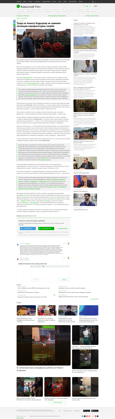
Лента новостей (24, 18)
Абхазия (18, 9)
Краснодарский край (30, 11)
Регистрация (35, 279)
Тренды (30, 1)
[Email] (14, 37)
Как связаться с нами (67, 410)
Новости (19, 1)
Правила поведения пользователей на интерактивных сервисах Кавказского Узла (44, 416)
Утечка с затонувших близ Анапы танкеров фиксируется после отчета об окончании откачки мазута (88, 320)
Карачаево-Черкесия (21, 11)
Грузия (63, 9)
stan (26, 258)
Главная (18, 18)
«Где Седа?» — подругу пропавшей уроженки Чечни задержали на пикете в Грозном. (84, 347)
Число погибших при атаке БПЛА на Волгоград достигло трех (34, 288)
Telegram (23, 200)
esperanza (27, 243)
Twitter (58, 199)
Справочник (33, 181)
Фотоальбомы (72, 1)
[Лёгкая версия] (92, 1)
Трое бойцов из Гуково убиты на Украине (28, 292)
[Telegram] (14, 23)
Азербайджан (33, 9)
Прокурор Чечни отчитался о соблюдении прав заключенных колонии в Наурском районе (84, 115)
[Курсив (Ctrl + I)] (34, 266)
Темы (24, 1)
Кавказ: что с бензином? (23, 15)
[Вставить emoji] (43, 266)
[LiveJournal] (14, 34)
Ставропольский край (81, 11)
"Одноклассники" (34, 202)
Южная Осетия (93, 11)
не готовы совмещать (31, 83)
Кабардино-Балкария (80, 9)
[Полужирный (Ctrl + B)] (31, 266)
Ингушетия (73, 9)
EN (97, 1)
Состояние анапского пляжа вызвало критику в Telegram (85, 51)
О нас (60, 410)
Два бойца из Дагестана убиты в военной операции (72, 288)
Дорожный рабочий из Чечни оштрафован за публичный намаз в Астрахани (26, 320)
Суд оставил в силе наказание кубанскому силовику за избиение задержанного (46, 320)
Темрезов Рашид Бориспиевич (81, 173)
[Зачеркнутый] (39, 266)
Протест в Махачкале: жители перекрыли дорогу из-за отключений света (84, 371)
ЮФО (25, 13)
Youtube (47, 200)
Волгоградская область (56, 9)
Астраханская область (46, 9)
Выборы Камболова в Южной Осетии (57, 15)
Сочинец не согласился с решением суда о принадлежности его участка (84, 23)
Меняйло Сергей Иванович (80, 191)
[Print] (14, 39)
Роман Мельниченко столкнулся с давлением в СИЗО (85, 74)
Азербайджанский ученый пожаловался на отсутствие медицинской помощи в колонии (66, 320)
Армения (38, 9)
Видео (65, 1)
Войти (95, 6)
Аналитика (37, 1)
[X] (14, 30)
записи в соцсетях (46, 159)
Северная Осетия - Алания (67, 11)
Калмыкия (87, 9)
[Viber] (14, 28)
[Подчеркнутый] (37, 266)
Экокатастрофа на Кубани (92, 15)
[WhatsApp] (14, 25)
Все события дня (94, 299)
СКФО (75, 11)
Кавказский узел (27, 77)
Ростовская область (57, 11)
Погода (81, 1)
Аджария (23, 9)
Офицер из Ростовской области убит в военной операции (73, 296)
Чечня (88, 11)
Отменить (64, 279)
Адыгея (27, 9)
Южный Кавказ (20, 13)
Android (21, 195)
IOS (25, 195)
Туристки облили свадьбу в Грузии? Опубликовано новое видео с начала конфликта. (29, 399)
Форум (54, 1)
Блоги (59, 1)
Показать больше (57, 402)
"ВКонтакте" (25, 202)
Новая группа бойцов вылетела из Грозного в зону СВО (32, 297)
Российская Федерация (48, 11)
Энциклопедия (46, 1)
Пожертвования (77, 410)
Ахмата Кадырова (30, 95)
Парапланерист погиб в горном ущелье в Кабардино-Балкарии (75, 292)
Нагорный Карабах (38, 11)
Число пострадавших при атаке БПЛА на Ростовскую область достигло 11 (84, 88)
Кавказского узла (51, 187)
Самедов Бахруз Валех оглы (80, 209)
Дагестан (67, 9)
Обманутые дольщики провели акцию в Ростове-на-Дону (83, 141)
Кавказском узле (44, 181)
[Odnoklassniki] (14, 32)
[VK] (14, 21)
